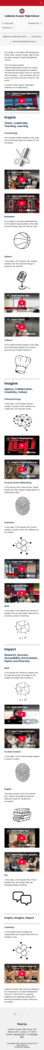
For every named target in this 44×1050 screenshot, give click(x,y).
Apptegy (27, 1047)
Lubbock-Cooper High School (15, 37)
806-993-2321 (19, 1034)
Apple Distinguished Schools (24, 42)
